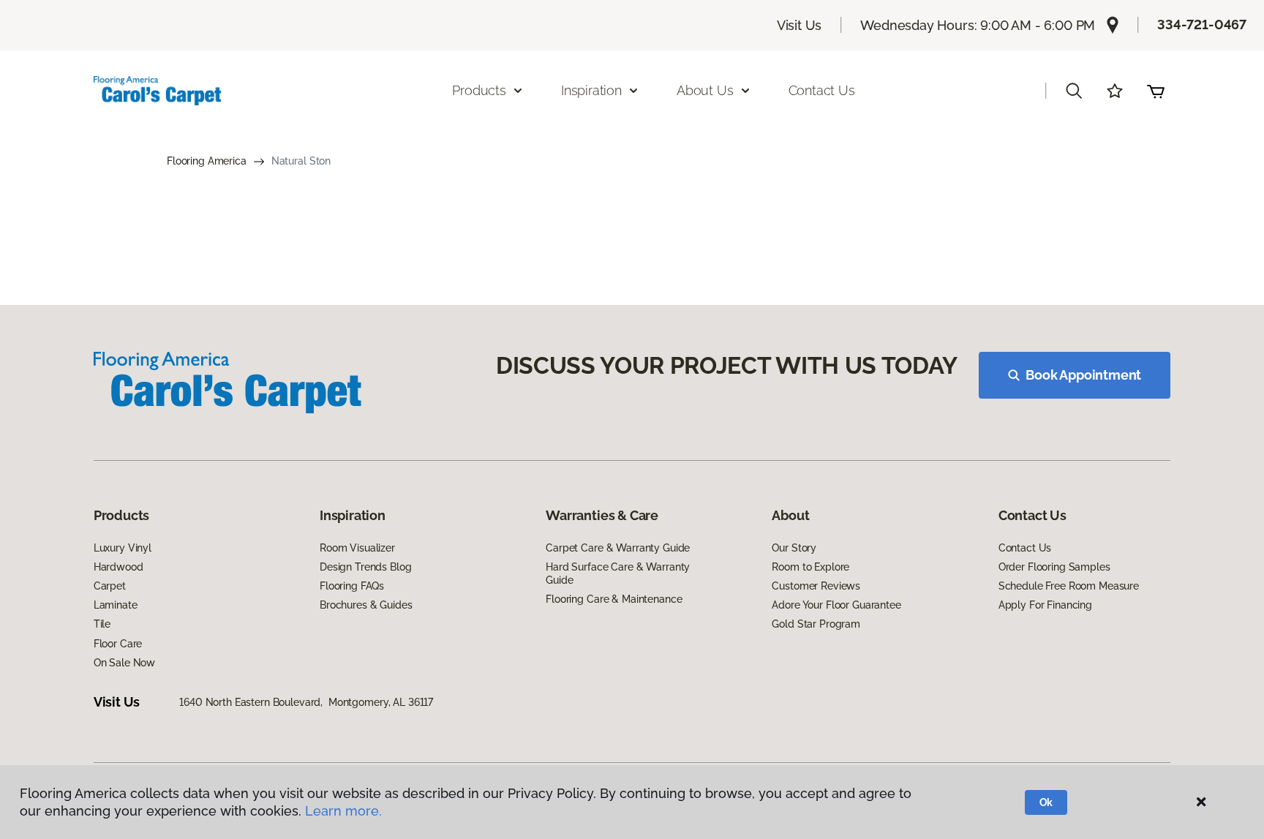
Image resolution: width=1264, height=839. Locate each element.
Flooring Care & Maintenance (614, 599)
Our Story (794, 548)
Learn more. (343, 811)
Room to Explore (810, 567)
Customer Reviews (816, 586)
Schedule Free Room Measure (1068, 586)
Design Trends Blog (365, 567)
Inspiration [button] (591, 90)
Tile (102, 624)
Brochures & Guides (366, 605)
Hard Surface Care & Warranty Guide (618, 573)
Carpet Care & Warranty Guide (618, 548)
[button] (1073, 90)
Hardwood (118, 567)
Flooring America (207, 161)
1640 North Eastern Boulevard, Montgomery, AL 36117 (306, 702)
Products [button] (479, 90)
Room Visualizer (357, 548)
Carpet (110, 586)
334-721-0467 (1201, 24)
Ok (1046, 802)
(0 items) (1156, 90)
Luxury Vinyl (122, 548)
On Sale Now (124, 663)
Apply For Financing (1045, 605)
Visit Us (799, 25)
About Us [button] (705, 90)
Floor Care (118, 644)
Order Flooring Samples (1054, 567)
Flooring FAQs (352, 586)
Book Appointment (1083, 375)
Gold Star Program (816, 624)
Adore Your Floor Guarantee (836, 605)
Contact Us (822, 90)
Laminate (116, 605)
